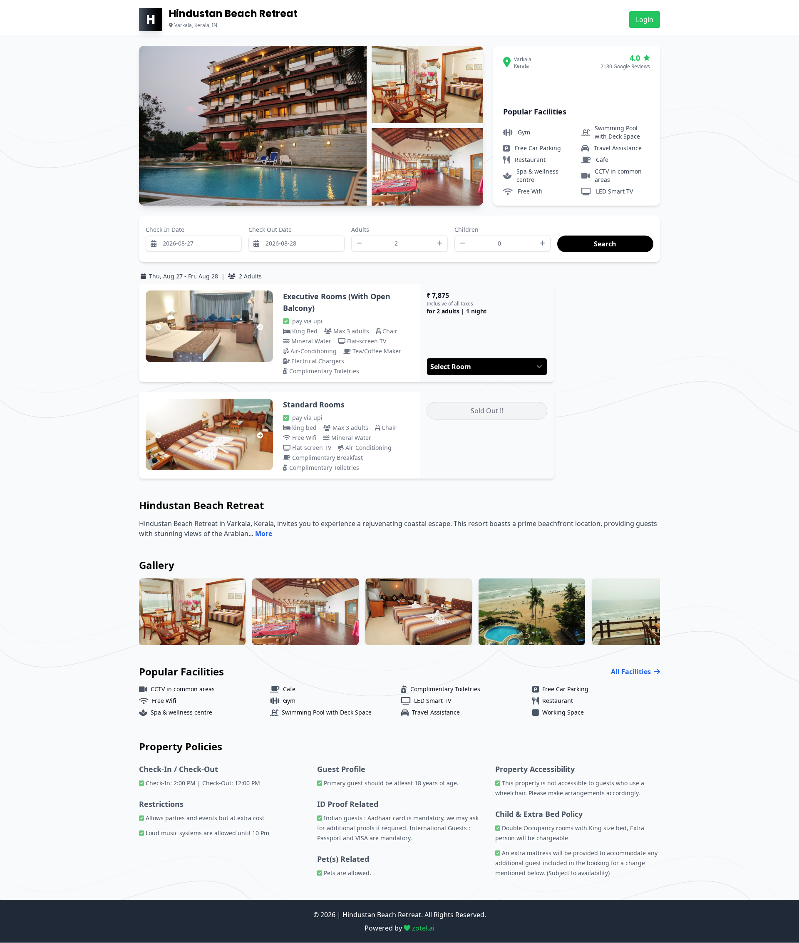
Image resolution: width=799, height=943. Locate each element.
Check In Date (165, 229)
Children (466, 229)
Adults (360, 229)
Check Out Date (270, 229)
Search (566, 229)
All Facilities (631, 671)
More (263, 533)
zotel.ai (422, 928)
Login (644, 19)
